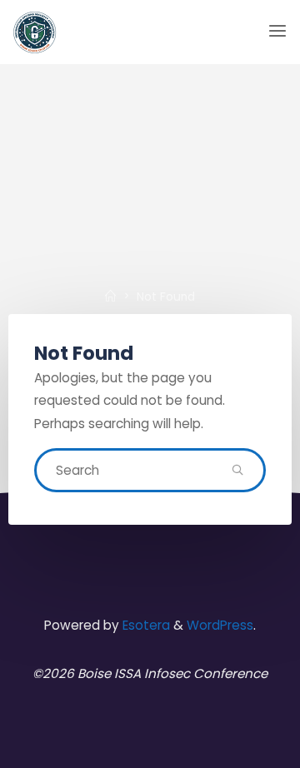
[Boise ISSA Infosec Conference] (34, 31)
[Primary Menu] (278, 31)
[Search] (237, 470)
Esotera (144, 625)
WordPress (220, 625)
